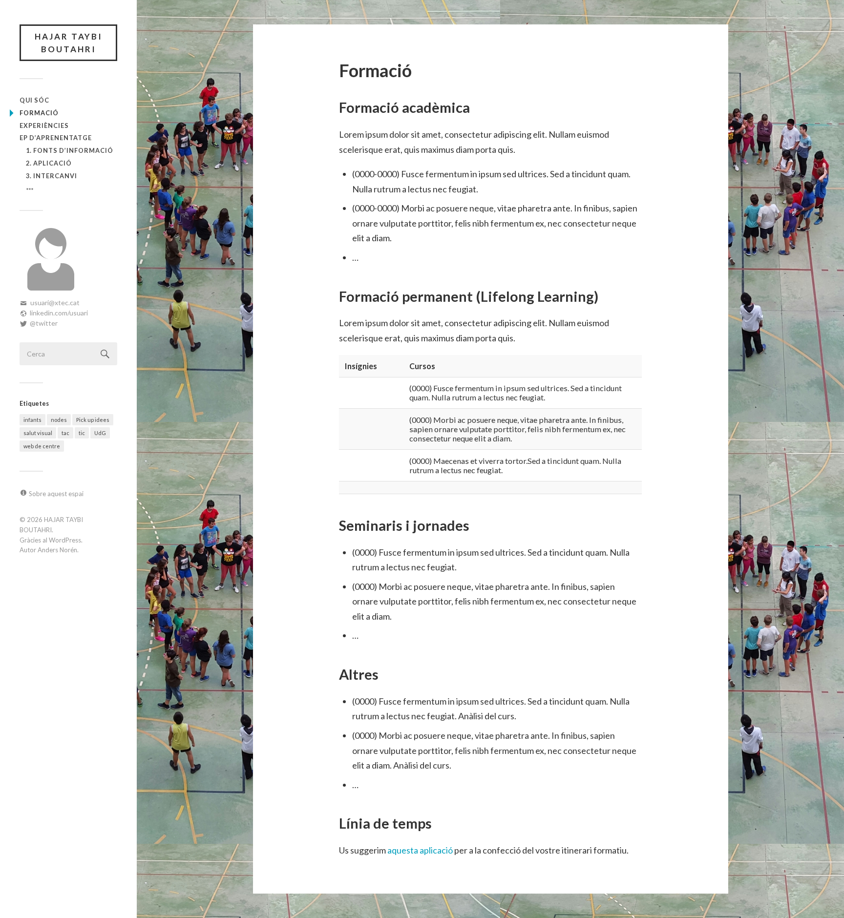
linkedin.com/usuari (59, 313)
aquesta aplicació (420, 850)
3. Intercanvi (51, 176)
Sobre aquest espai (56, 494)
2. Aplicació (49, 163)
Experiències (44, 125)
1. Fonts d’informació (69, 150)
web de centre (41, 446)
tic (82, 433)
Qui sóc (34, 100)
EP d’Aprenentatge (56, 138)
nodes (59, 420)
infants (32, 420)
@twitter (44, 323)
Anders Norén (57, 550)
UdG (100, 433)
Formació (39, 113)
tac (65, 433)
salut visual (37, 433)
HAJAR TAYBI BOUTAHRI (69, 42)
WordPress (65, 540)
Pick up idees (92, 420)
